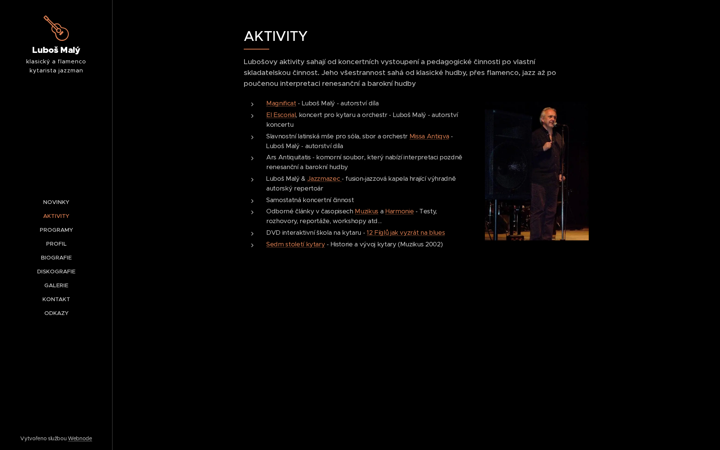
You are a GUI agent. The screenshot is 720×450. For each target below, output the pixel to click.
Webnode (80, 438)
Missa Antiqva (429, 136)
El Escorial (281, 115)
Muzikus (366, 211)
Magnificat (281, 103)
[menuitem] (56, 202)
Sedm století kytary (295, 244)
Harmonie (399, 211)
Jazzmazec (324, 178)
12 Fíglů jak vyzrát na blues (406, 232)
